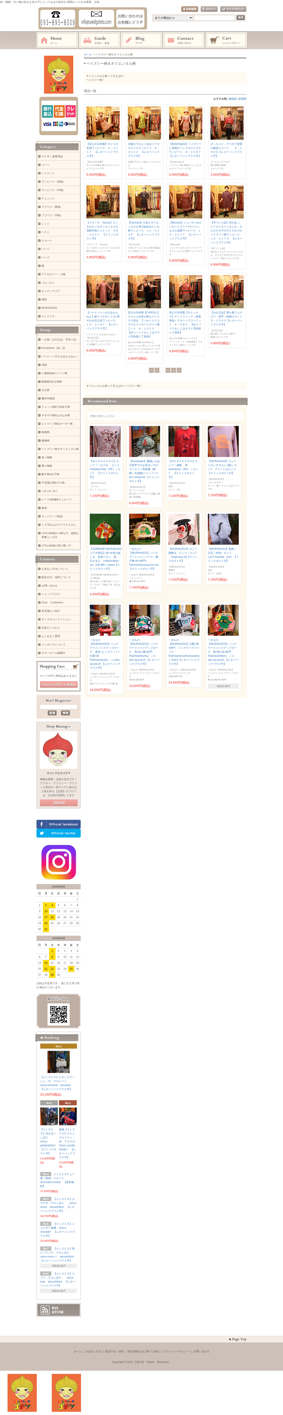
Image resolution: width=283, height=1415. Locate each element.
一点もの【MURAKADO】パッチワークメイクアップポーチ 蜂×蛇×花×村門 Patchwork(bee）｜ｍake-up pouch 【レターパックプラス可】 (223, 651)
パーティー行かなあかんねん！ (60, 356)
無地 (44, 507)
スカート (47, 240)
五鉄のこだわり (51, 627)
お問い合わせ (184, 40)
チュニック (48, 198)
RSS (55, 1308)
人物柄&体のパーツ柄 (54, 373)
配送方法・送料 (114, 1351)
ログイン (209, 9)
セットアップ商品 (52, 516)
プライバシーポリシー (176, 1351)
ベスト (46, 232)
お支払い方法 (93, 1351)
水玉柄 (46, 390)
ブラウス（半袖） (52, 215)
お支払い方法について (55, 568)
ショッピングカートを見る (59, 684)
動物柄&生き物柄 (52, 381)
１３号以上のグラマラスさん (59, 524)
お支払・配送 (99, 40)
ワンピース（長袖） (53, 181)
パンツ (46, 249)
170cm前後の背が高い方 (56, 545)
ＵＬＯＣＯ (48, 316)
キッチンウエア (51, 291)
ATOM (58, 1312)
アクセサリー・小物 (53, 274)
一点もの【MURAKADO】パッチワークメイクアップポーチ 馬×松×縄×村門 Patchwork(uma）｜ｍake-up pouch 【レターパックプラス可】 (144, 651)
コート (46, 164)
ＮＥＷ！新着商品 (52, 156)
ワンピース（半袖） (53, 190)
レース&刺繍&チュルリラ (57, 499)
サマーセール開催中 (53, 653)
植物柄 (46, 432)
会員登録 (189, 9)
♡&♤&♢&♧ (49, 491)
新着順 (243, 98)
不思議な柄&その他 (53, 482)
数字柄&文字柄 (50, 474)
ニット (46, 223)
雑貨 (44, 299)
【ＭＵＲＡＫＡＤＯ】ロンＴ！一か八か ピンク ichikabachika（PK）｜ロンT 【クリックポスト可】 (106, 469)
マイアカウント (233, 9)
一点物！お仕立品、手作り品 (59, 339)
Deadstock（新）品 (53, 348)
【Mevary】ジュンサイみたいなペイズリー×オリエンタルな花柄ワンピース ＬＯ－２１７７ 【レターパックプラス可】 (185, 230)
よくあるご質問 (51, 636)
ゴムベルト (48, 282)
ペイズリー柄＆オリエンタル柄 (60, 449)
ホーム (57, 40)
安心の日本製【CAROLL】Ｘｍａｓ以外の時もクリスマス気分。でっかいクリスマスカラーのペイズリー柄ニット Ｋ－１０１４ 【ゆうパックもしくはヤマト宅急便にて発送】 (144, 324)
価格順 (233, 98)
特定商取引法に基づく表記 (143, 1351)
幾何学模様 (48, 398)
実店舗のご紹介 (51, 610)
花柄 (44, 364)
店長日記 (59, 803)
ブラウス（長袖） (52, 206)
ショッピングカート (226, 40)
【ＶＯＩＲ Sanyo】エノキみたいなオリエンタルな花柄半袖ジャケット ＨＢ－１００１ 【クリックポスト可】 (102, 230)
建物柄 (46, 440)
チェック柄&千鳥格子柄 (56, 406)
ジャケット (48, 173)
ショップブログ (51, 594)
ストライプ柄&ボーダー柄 (57, 423)
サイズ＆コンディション (56, 619)
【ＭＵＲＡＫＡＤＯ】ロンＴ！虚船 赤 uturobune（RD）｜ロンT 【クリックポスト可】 (183, 469)
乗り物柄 (47, 465)
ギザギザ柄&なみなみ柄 (56, 415)
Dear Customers (52, 602)
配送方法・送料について (56, 577)
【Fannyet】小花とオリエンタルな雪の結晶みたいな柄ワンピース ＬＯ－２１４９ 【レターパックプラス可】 (144, 230)
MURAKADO (49, 307)
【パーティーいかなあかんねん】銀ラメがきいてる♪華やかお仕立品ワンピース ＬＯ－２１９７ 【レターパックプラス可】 (103, 320)
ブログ (142, 40)
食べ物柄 (47, 457)
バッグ (46, 257)
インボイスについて (53, 644)
